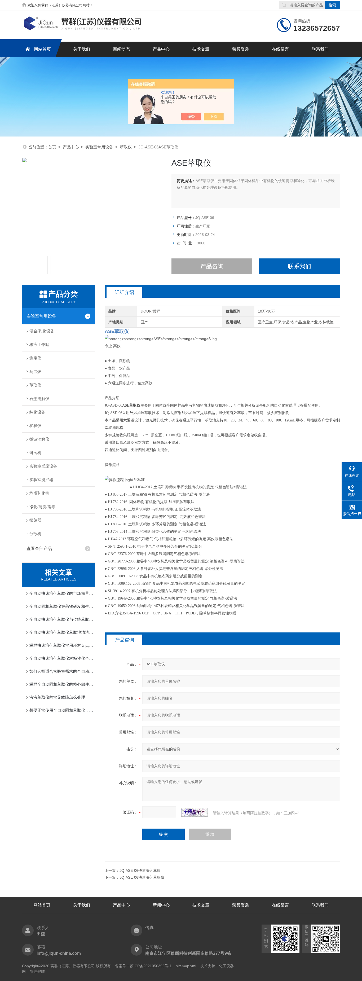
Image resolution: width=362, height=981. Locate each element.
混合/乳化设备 (41, 331)
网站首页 (42, 49)
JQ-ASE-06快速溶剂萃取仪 (142, 877)
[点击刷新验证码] (194, 812)
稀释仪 (35, 425)
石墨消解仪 (39, 398)
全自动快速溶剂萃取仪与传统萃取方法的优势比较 (61, 619)
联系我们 (320, 49)
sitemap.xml (186, 966)
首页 (52, 147)
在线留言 (280, 49)
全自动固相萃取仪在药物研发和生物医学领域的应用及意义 (61, 606)
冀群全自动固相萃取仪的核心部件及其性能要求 (61, 684)
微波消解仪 (39, 439)
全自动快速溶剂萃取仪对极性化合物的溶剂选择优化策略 (61, 658)
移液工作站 (39, 344)
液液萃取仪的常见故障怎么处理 (57, 697)
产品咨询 (212, 266)
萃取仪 (126, 147)
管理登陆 (37, 971)
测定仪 (35, 358)
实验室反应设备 (43, 466)
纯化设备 (37, 412)
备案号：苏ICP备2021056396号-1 (143, 966)
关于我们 (81, 49)
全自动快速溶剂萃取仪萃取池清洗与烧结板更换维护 (61, 632)
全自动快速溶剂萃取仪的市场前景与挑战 (61, 593)
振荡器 (35, 520)
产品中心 (161, 49)
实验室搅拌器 (41, 479)
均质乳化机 (39, 493)
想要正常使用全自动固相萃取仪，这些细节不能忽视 (61, 710)
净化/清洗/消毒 (42, 506)
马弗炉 (35, 371)
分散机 (35, 533)
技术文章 (200, 49)
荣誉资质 (240, 49)
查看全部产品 (39, 548)
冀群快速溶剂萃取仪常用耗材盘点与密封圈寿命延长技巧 (61, 645)
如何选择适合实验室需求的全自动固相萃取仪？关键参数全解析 (61, 671)
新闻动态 (121, 49)
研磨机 (35, 452)
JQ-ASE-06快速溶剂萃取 (140, 870)
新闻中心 (161, 905)
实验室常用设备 (99, 147)
